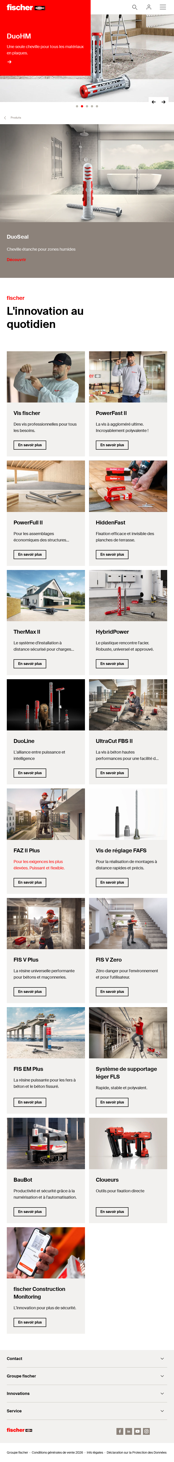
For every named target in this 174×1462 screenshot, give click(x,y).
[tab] (77, 106)
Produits (15, 117)
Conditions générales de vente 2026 (57, 1452)
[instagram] (146, 1431)
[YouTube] (137, 1431)
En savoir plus (30, 445)
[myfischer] (149, 7)
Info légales (95, 1452)
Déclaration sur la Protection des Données (137, 1452)
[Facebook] (119, 1431)
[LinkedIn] (128, 1431)
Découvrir (16, 259)
